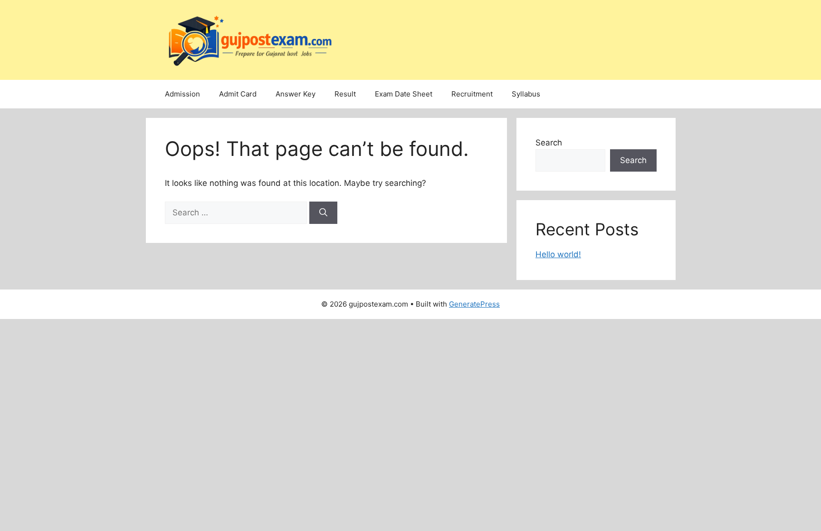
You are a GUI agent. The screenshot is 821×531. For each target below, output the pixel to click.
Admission (182, 93)
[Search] (323, 213)
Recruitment (472, 93)
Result (345, 93)
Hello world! (558, 254)
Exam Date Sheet (403, 93)
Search (548, 142)
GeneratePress (474, 304)
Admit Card (238, 93)
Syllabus (526, 93)
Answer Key (295, 93)
